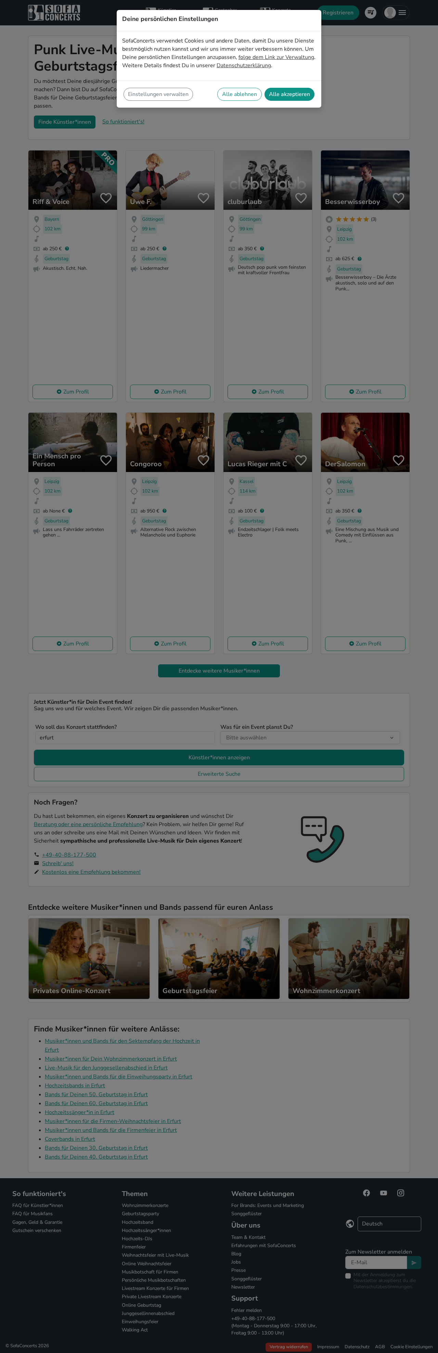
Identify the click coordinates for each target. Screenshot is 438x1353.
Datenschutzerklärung (244, 65)
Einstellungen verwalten (158, 94)
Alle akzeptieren (289, 94)
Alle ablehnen (239, 94)
